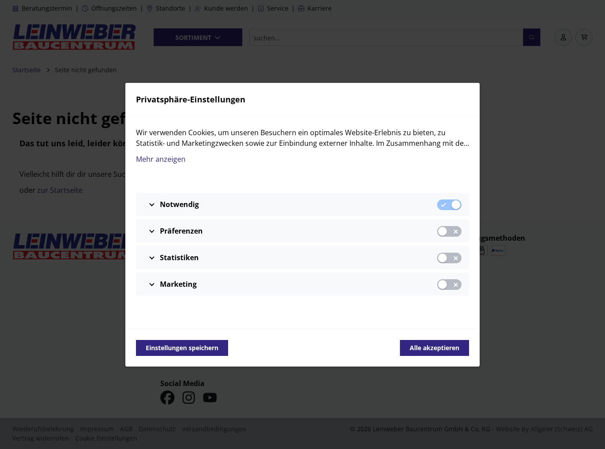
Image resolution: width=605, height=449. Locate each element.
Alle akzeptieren (434, 348)
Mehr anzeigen (161, 159)
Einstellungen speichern (182, 348)
